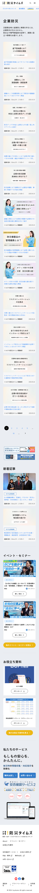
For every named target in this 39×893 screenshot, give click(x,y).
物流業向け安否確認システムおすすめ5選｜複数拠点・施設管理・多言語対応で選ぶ (19, 534)
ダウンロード (18, 691)
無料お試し (9, 775)
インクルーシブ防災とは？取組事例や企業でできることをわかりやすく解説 (19, 345)
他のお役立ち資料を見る (18, 732)
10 (13, 433)
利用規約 (32, 884)
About (5, 841)
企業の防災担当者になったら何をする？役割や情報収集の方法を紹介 (19, 408)
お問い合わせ (26, 775)
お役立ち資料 (8, 845)
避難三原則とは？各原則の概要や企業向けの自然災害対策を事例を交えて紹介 (19, 220)
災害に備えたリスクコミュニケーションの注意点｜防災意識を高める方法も (19, 314)
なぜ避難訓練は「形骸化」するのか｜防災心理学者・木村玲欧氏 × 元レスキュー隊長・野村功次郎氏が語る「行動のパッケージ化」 (19, 499)
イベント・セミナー (17, 841)
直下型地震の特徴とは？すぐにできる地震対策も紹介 (19, 63)
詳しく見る (18, 594)
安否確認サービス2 (9, 852)
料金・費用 (6, 856)
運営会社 (5, 884)
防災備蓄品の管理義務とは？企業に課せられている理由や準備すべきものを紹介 (19, 251)
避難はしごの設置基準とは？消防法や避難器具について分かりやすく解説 (19, 94)
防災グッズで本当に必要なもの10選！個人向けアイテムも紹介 (19, 126)
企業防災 (31, 9)
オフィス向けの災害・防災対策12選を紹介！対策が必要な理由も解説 (19, 282)
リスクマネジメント (9, 9)
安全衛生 (22, 9)
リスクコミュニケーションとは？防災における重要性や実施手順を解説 (19, 377)
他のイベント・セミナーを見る (18, 645)
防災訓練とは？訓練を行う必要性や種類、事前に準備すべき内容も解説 (19, 188)
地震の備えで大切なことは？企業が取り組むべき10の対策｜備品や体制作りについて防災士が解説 (19, 158)
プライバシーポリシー (19, 884)
